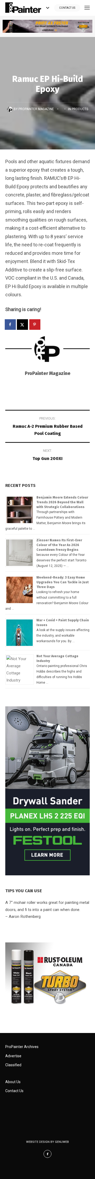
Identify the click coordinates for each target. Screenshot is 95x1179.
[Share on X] (22, 324)
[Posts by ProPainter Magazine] (10, 109)
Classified (13, 1065)
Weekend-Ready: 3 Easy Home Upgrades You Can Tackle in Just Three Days (62, 582)
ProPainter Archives (22, 1047)
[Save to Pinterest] (35, 324)
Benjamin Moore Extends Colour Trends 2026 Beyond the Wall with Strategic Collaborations (62, 502)
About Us (13, 1082)
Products (80, 109)
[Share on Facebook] (10, 324)
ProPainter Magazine (36, 109)
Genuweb (62, 1142)
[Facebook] (47, 1154)
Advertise (13, 1056)
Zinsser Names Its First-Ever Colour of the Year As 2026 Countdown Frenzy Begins (59, 545)
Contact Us (67, 7)
